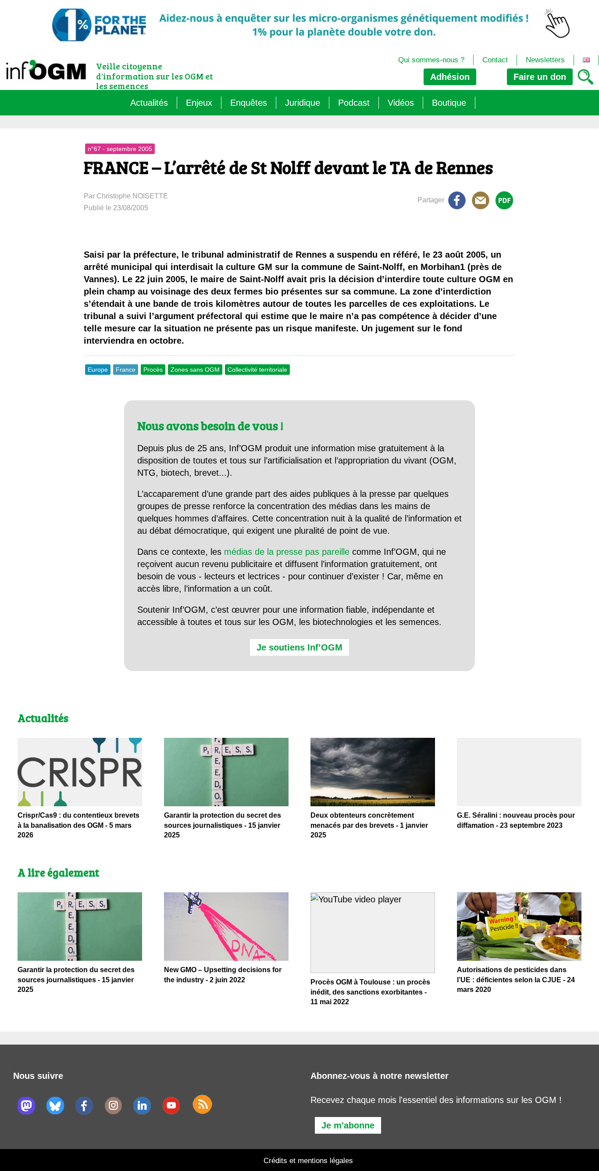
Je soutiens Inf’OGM (299, 647)
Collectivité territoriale (257, 369)
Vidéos (401, 103)
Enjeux (199, 103)
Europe (98, 369)
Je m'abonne (347, 1125)
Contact (495, 60)
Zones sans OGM (195, 369)
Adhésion (450, 77)
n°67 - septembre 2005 (120, 148)
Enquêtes (248, 103)
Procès (153, 369)
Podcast (354, 103)
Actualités (149, 103)
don (539, 77)
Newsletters (545, 60)
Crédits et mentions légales (308, 1161)
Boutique (449, 103)
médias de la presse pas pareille (286, 552)
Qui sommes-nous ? (431, 60)
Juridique (302, 103)
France (125, 369)
